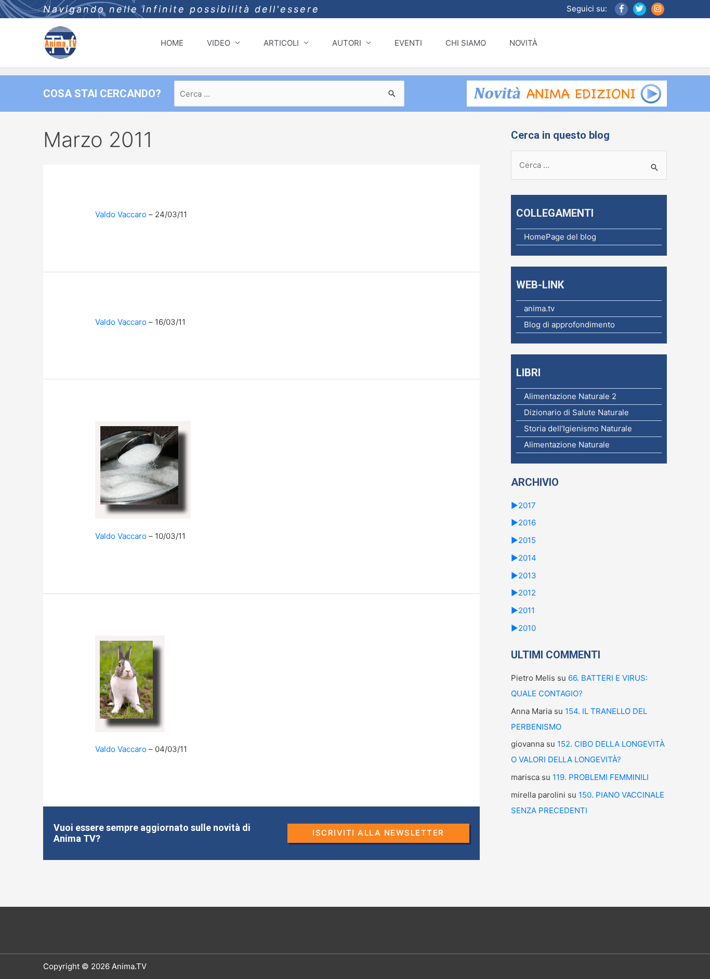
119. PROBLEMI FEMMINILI (601, 777)
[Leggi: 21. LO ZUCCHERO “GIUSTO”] (143, 469)
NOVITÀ (523, 43)
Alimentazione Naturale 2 (570, 396)
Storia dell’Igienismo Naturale (578, 428)
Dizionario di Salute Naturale (576, 412)
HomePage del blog (560, 237)
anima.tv (539, 308)
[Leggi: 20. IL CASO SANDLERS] (130, 683)
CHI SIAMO (465, 43)
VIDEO (218, 43)
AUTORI (346, 43)
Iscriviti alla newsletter (378, 833)
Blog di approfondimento (569, 324)
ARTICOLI (281, 43)
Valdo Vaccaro (121, 214)
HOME (172, 43)
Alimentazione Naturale (567, 444)
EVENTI (408, 43)
